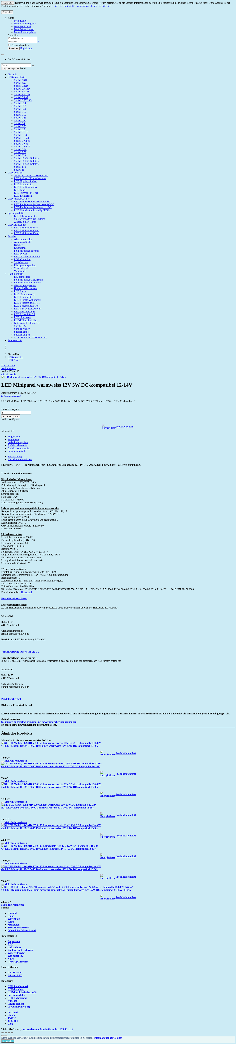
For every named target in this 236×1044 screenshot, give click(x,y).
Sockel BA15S (21, 91)
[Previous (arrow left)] (2, 1035)
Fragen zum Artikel (17, 451)
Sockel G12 (20, 111)
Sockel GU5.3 (21, 137)
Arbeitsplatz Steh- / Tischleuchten (31, 175)
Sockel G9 (19, 129)
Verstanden (8, 1041)
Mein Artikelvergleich (25, 23)
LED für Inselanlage (24, 294)
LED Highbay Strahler (25, 181)
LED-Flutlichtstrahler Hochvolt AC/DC (34, 204)
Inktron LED (15, 975)
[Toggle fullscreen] (9, 1032)
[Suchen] (33, 65)
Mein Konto (20, 20)
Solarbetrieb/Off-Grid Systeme (29, 219)
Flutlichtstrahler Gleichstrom (28, 279)
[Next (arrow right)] (5, 1035)
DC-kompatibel (22, 276)
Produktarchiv (15, 340)
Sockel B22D (21, 85)
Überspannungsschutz (25, 265)
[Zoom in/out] (12, 1032)
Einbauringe (20, 247)
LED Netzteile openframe (27, 256)
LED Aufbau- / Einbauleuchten (30, 178)
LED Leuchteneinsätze (25, 187)
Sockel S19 (20, 155)
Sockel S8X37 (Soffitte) (26, 161)
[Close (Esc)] (2, 1032)
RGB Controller (22, 259)
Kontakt (12, 913)
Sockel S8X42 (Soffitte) (26, 164)
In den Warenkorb (11, 416)
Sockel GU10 (21, 132)
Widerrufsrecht (16, 953)
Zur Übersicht (8, 365)
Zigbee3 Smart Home (25, 221)
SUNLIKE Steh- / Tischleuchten (30, 337)
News (11, 958)
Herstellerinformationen (20, 459)
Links (11, 916)
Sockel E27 (20, 106)
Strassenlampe (21, 331)
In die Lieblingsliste (18, 442)
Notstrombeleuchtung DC (27, 323)
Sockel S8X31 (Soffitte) (26, 158)
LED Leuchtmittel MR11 (27, 302)
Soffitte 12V (20, 326)
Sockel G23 (20, 117)
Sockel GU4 (20, 135)
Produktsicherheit (11, 699)
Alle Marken (15, 972)
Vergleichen (14, 436)
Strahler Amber (22, 328)
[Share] (5, 1032)
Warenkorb (14, 918)
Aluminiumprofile (23, 239)
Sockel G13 (20, 114)
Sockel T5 (19, 169)
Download (26, 592)
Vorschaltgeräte (22, 268)
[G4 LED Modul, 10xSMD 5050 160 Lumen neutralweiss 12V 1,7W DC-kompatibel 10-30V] (51, 763)
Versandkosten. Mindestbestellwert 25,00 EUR (48, 1029)
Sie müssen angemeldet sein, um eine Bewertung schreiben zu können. (39, 722)
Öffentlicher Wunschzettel (22, 930)
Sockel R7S (20, 152)
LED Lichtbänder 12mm (26, 233)
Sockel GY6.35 (22, 146)
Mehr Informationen (15, 760)
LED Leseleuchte (23, 297)
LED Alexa (20, 291)
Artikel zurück (8, 368)
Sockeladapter (21, 262)
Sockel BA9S (21, 97)
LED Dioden (20, 253)
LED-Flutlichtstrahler (18, 198)
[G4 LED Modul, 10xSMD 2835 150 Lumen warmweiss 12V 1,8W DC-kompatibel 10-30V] (51, 825)
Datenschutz (14, 947)
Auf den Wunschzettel (19, 448)
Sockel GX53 (21, 143)
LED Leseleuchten (23, 184)
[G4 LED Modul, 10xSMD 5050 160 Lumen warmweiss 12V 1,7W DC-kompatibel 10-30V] (51, 743)
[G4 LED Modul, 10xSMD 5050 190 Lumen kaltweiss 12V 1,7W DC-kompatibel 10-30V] (50, 845)
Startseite (12, 74)
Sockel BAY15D (23, 100)
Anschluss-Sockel (23, 242)
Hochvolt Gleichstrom (25, 288)
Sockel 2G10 (20, 80)
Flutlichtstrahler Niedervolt (27, 282)
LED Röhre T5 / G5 (24, 314)
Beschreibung (15, 456)
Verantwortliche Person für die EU (20, 651)
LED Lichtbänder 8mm (26, 227)
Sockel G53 (20, 126)
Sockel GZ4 (20, 149)
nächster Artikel (9, 374)
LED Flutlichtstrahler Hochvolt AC (32, 201)
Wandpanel (20, 271)
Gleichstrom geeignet (25, 285)
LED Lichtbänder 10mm (26, 230)
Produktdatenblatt (125, 426)
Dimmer (18, 245)
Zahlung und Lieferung (20, 950)
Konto (11, 921)
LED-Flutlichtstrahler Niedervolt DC (33, 207)
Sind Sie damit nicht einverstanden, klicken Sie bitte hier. (82, 6)
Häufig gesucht (15, 273)
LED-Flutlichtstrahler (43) (22, 992)
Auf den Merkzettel (17, 445)
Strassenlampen (22, 334)
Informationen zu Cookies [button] (108, 1037)
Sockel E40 (20, 109)
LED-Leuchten (15, 172)
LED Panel (20, 190)
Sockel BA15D (22, 88)
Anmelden (7, 12)
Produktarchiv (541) (19, 1006)
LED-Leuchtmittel (17, 77)
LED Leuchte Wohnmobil (27, 300)
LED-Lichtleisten (23, 195)
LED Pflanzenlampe (24, 311)
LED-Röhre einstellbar (25, 320)
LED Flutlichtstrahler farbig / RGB (32, 210)
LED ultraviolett (22, 317)
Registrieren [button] (26, 48)
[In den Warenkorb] (2, 761)
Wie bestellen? (15, 955)
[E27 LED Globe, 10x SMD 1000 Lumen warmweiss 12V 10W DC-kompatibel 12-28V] (49, 804)
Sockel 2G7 (20, 83)
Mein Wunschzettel (18, 927)
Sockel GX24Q (22, 140)
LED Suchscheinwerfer (26, 192)
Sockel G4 (19, 123)
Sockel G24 (20, 120)
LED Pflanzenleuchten (25, 216)
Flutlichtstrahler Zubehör (26, 250)
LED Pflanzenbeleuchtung (27, 308)
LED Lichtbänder (17, 224)
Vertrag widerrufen (18, 962)
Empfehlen (13, 439)
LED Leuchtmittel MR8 (26, 305)
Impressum (14, 941)
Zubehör (12, 236)
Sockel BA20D (22, 94)
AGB (10, 944)
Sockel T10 (20, 166)
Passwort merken (20, 45)
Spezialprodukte (16, 213)
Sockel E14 (20, 103)
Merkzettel (13, 924)
